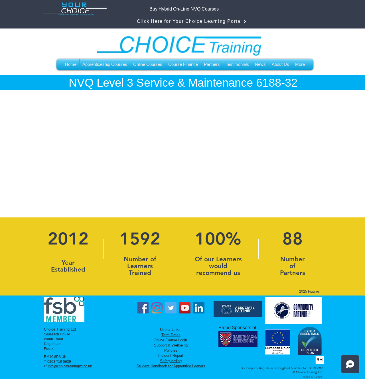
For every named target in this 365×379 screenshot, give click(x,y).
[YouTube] (184, 307)
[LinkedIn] (198, 307)
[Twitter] (171, 307)
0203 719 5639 (59, 362)
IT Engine (318, 377)
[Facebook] (143, 307)
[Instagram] (157, 307)
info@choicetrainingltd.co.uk (70, 366)
